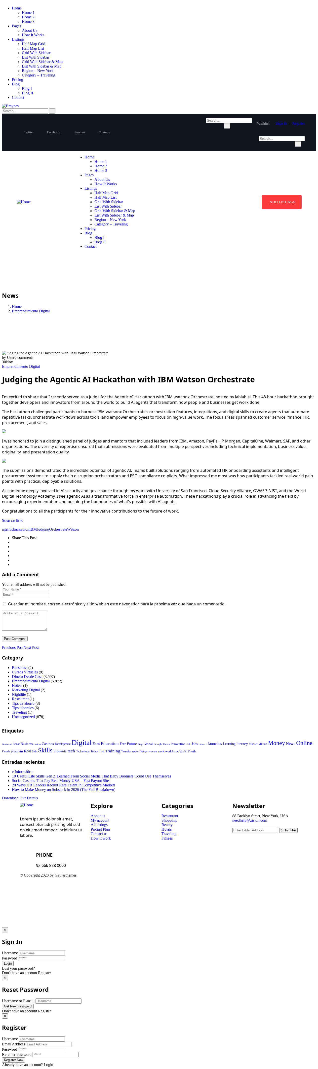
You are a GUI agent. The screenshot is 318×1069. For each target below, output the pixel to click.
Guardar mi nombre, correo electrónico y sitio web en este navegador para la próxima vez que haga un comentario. (117, 604)
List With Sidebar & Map (41, 66)
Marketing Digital (26, 690)
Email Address (13, 1044)
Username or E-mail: (18, 1001)
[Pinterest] (194, 879)
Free (123, 744)
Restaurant (20, 699)
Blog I (27, 88)
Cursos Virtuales (25, 672)
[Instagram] (208, 879)
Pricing (17, 79)
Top (101, 751)
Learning (229, 744)
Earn (96, 744)
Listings (18, 39)
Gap (140, 744)
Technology (83, 751)
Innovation (178, 744)
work (161, 751)
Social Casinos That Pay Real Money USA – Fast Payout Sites (61, 780)
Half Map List (33, 48)
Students (60, 751)
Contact (18, 97)
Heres (166, 744)
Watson (73, 529)
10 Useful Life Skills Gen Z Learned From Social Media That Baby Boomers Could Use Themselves (91, 776)
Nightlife (19, 694)
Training (112, 751)
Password (9, 958)
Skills (45, 750)
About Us (29, 30)
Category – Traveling (38, 75)
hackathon (21, 529)
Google (158, 743)
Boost (16, 744)
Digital (82, 742)
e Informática (22, 772)
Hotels (17, 685)
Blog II (27, 93)
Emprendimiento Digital (31, 311)
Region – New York (37, 71)
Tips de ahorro (23, 703)
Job (189, 743)
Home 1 (28, 12)
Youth (192, 751)
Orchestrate (58, 529)
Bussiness (19, 667)
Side (34, 751)
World (183, 751)
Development (63, 744)
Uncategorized (23, 717)
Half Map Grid (33, 44)
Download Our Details (20, 798)
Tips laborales (23, 708)
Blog (16, 84)
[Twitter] (167, 879)
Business (27, 744)
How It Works (33, 35)
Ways (144, 751)
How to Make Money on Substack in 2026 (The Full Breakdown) (63, 789)
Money (276, 742)
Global (148, 744)
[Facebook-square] (181, 879)
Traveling (19, 712)
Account (7, 744)
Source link (12, 520)
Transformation (130, 751)
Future (132, 744)
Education (110, 743)
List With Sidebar (35, 57)
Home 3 (28, 21)
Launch (203, 743)
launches (215, 743)
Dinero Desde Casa (27, 676)
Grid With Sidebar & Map (42, 62)
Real (27, 751)
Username (10, 953)
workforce (172, 751)
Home (17, 8)
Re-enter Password (17, 1054)
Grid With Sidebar (36, 53)
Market (253, 744)
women (153, 751)
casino (37, 743)
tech (71, 751)
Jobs (195, 744)
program (17, 751)
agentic (7, 529)
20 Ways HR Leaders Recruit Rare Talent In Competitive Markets (63, 785)
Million (262, 744)
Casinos (48, 744)
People (6, 751)
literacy (242, 744)
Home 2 (28, 17)
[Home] (24, 202)
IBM (33, 529)
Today (94, 751)
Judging (43, 529)
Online (304, 742)
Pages (16, 26)
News (290, 743)
